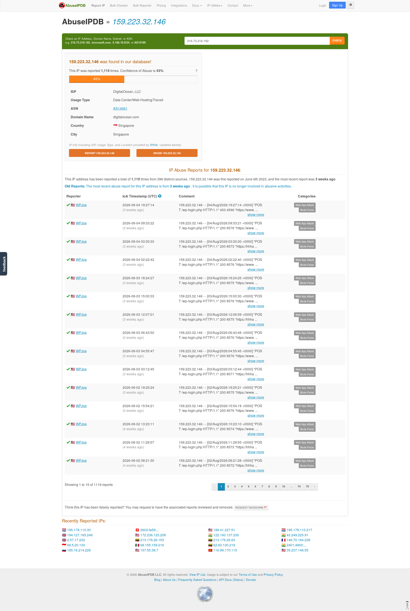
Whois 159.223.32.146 (167, 153)
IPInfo (154, 145)
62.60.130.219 (224, 544)
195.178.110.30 (79, 529)
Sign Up (337, 5)
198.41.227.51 (224, 529)
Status (238, 579)
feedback (4, 264)
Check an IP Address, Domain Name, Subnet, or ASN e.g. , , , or (105, 41)
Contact (233, 5)
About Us (169, 579)
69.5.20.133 (76, 544)
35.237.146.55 (297, 550)
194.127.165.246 (80, 534)
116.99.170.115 (225, 550)
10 (283, 486)
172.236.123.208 (153, 534)
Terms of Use (248, 574)
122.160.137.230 (226, 534)
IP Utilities (213, 5)
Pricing (161, 5)
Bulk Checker (119, 5)
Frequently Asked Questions (197, 579)
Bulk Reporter (142, 5)
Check (337, 40)
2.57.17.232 (76, 539)
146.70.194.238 (298, 539)
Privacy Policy (273, 574)
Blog (157, 579)
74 (299, 486)
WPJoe (81, 204)
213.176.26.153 (152, 539)
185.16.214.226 (79, 550)
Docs (196, 5)
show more (255, 214)
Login (323, 5)
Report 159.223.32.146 (99, 153)
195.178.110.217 (299, 529)
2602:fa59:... (149, 529)
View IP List (197, 574)
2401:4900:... (296, 544)
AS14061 (120, 108)
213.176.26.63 (224, 539)
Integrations (179, 5)
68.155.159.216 (152, 544)
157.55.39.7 (149, 550)
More (246, 5)
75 (307, 486)
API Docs (225, 579)
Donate (251, 579)
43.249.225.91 (297, 534)
